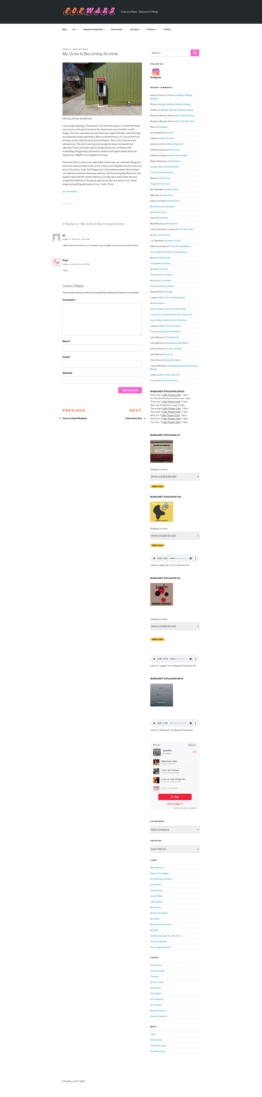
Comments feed (158, 1045)
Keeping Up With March (169, 331)
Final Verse (175, 149)
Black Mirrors (156, 867)
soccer (169, 354)
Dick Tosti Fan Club (185, 115)
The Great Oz (172, 337)
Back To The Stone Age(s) (172, 297)
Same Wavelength (179, 155)
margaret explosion (93, 29)
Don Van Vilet (156, 982)
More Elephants (175, 144)
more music (117, 29)
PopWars (137, 10)
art (73, 29)
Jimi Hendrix (156, 1005)
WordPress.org (157, 1051)
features (151, 29)
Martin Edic (155, 907)
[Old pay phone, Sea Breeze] (102, 89)
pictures (135, 29)
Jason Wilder (156, 252)
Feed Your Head (163, 280)
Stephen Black (157, 166)
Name (66, 341)
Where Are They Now (181, 314)
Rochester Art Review (160, 924)
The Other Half (186, 229)
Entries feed (156, 1039)
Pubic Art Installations (180, 246)
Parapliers (163, 127)
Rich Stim (155, 918)
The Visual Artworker (160, 947)
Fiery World (155, 884)
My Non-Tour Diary (159, 913)
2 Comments (69, 191)
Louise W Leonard (159, 314)
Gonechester (156, 890)
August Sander (157, 970)
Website (67, 373)
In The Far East (163, 235)
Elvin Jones (155, 987)
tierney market (165, 274)
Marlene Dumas (158, 1010)
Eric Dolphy (155, 993)
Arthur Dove (156, 965)
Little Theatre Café (172, 395)
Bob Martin (155, 206)
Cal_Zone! (155, 172)
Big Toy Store (168, 138)
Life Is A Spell (69, 203)
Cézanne (154, 976)
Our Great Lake (163, 257)
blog (64, 29)
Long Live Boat (174, 348)
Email (66, 357)
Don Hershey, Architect (161, 879)
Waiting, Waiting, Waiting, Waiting (174, 104)
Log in (153, 1034)
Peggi (153, 183)
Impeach (160, 303)
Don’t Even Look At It (170, 374)
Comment (69, 299)
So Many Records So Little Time (165, 935)
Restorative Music (172, 360)
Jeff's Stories (156, 901)
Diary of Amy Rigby (159, 873)
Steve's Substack (158, 941)
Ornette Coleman (158, 1016)
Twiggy (169, 291)
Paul (85, 49)
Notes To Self (173, 240)
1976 (170, 132)
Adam (153, 286)
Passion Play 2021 (177, 309)
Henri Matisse (157, 999)
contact (167, 29)
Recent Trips (164, 263)
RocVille (154, 930)
